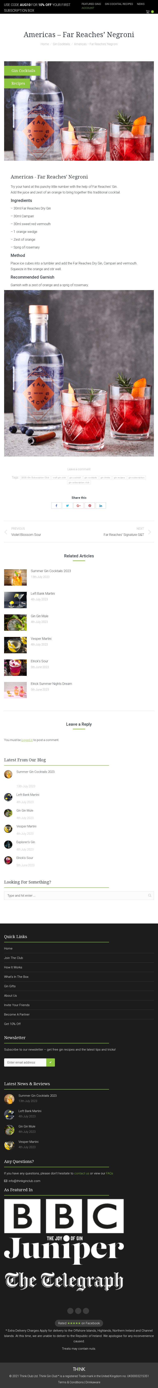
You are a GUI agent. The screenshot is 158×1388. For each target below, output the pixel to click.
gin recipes (119, 477)
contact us (81, 1173)
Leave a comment (79, 469)
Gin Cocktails (61, 44)
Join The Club (13, 958)
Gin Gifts (10, 986)
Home (45, 44)
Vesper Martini (41, 639)
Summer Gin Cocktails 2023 (51, 571)
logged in (27, 740)
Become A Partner (17, 1014)
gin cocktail (75, 477)
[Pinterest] (90, 505)
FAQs (109, 1173)
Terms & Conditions (71, 1382)
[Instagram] (85, 1310)
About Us (10, 995)
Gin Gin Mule (39, 616)
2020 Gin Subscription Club (35, 477)
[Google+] (78, 505)
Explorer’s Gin (25, 842)
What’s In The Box (16, 977)
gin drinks (105, 477)
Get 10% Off (12, 1024)
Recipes (18, 83)
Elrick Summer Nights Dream (51, 684)
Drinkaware (93, 1382)
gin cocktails (91, 477)
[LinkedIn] (101, 505)
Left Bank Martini (43, 594)
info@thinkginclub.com (24, 1181)
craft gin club (59, 477)
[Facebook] (56, 505)
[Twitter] (67, 505)
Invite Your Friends (17, 1005)
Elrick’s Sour (39, 661)
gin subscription (136, 477)
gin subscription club (79, 482)
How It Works (13, 967)
